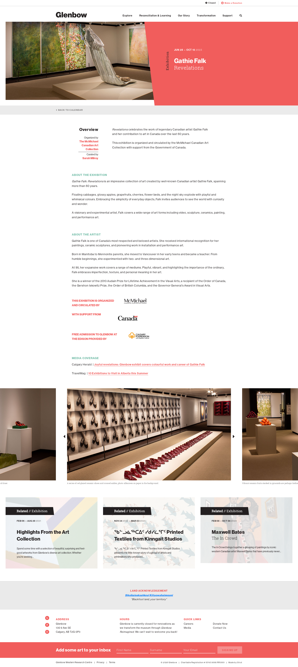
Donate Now (220, 623)
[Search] (240, 15)
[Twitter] (47, 618)
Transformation (206, 15)
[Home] (71, 15)
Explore (127, 15)
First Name (124, 650)
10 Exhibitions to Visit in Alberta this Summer (118, 373)
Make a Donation (233, 3)
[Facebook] (47, 625)
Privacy (100, 662)
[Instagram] (47, 632)
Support (228, 15)
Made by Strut (235, 662)
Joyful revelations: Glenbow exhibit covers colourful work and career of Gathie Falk (149, 364)
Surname (156, 650)
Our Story (184, 15)
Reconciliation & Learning (155, 15)
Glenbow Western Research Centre (74, 662)
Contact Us (219, 627)
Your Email (190, 650)
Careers (188, 623)
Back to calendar (70, 110)
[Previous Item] (64, 436)
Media (187, 627)
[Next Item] (234, 436)
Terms (112, 662)
